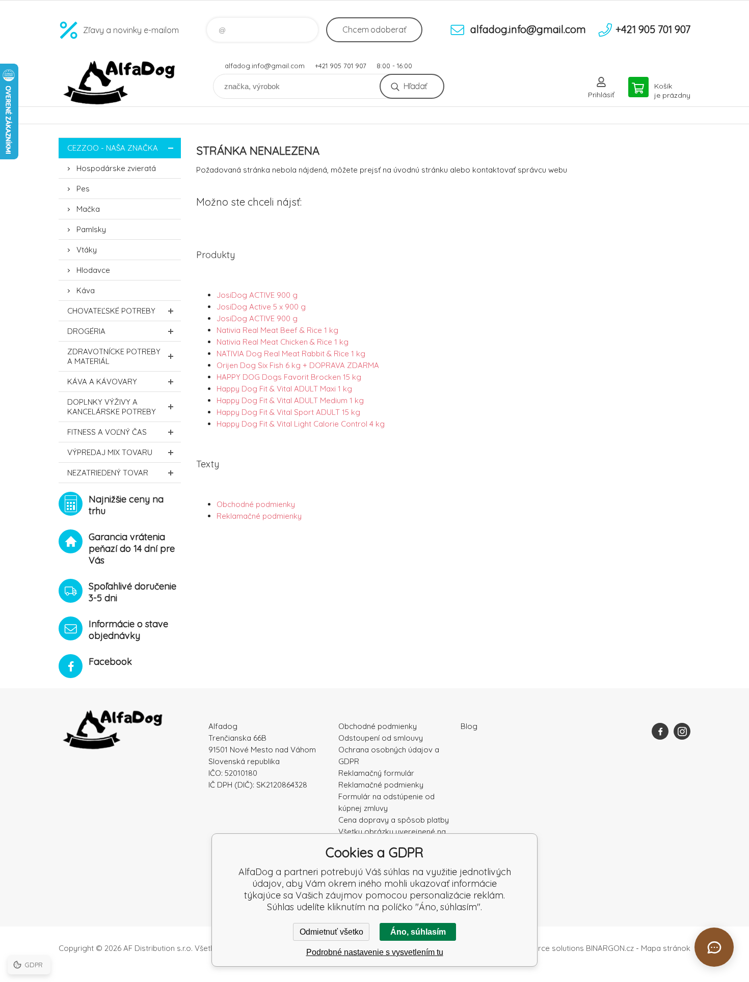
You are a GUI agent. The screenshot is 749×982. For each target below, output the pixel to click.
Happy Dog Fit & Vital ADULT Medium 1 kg (290, 400)
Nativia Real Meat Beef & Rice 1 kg (277, 330)
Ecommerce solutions (545, 948)
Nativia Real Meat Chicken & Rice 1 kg (283, 342)
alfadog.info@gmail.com (265, 66)
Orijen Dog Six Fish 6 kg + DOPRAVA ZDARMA (298, 365)
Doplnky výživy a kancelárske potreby (111, 406)
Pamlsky (91, 229)
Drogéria (86, 331)
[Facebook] (660, 731)
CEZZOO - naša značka (112, 148)
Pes (83, 188)
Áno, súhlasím (418, 932)
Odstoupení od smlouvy (380, 738)
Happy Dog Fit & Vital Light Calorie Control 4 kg (301, 424)
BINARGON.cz (610, 948)
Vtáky (86, 250)
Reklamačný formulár (376, 773)
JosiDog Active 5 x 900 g (261, 307)
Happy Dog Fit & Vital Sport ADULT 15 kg (288, 412)
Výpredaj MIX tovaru (109, 452)
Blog (469, 726)
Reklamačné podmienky (259, 516)
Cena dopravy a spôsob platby (393, 820)
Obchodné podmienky (256, 504)
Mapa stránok (665, 948)
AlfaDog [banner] (120, 82)
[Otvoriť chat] (714, 947)
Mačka (88, 209)
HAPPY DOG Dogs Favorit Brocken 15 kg (289, 377)
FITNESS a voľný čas (107, 432)
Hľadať (415, 86)
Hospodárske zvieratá (116, 168)
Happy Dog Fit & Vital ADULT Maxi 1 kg (284, 389)
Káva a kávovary (102, 381)
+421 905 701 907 (340, 66)
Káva (85, 290)
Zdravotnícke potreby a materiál (113, 356)
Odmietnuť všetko (331, 932)
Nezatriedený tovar (107, 473)
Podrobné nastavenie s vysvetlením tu (374, 952)
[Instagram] (682, 731)
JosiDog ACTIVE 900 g (257, 295)
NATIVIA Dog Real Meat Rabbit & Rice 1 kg (291, 353)
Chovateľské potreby (111, 311)
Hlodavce (93, 270)
